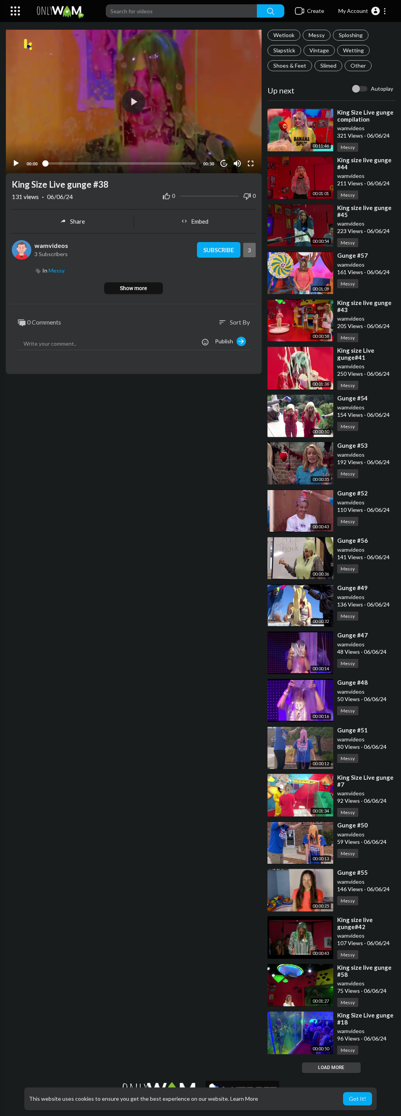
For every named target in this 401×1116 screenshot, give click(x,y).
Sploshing (351, 35)
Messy (317, 35)
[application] (134, 101)
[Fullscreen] (251, 163)
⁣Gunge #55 (352, 872)
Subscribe (218, 249)
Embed (199, 221)
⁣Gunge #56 (352, 540)
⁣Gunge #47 (352, 635)
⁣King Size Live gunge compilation (365, 116)
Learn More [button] (244, 1098)
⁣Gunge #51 (352, 730)
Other (358, 65)
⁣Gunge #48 (352, 682)
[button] (362, 11)
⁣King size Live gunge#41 (355, 354)
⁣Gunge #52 (352, 493)
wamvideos (351, 128)
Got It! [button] (357, 1098)
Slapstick (284, 50)
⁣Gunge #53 (352, 445)
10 (224, 163)
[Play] (16, 163)
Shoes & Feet (289, 65)
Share (77, 221)
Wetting (353, 50)
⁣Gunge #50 (352, 825)
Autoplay (382, 88)
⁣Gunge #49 (352, 587)
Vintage (319, 50)
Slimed (328, 65)
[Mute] (237, 163)
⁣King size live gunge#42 (355, 923)
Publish (226, 341)
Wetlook (283, 35)
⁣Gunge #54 (352, 398)
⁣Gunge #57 (352, 255)
